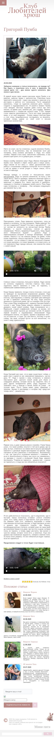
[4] (31, 582)
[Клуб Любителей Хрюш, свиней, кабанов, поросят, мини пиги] (27, 10)
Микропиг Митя (29, 616)
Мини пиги (42, 727)
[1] (25, 582)
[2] (27, 582)
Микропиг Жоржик (30, 592)
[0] (23, 582)
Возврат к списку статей (11, 578)
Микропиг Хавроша (30, 642)
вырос (40, 109)
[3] (29, 582)
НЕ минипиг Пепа (29, 664)
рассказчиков (9, 177)
